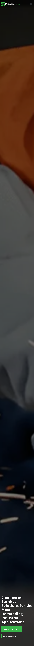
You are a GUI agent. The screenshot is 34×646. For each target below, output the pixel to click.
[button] (31, 4)
